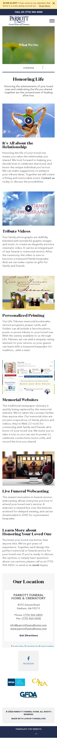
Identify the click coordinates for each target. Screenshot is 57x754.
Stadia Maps (18, 646)
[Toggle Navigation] (43, 67)
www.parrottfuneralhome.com (28, 629)
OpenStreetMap (47, 646)
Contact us (48, 178)
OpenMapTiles (32, 646)
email (35, 565)
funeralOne (39, 719)
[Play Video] (28, 120)
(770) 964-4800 (33, 12)
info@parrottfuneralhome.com (28, 625)
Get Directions (28, 635)
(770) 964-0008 (31, 618)
